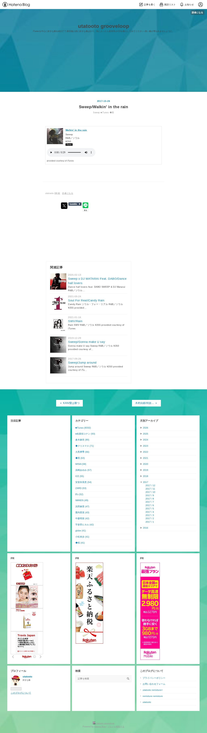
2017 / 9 (150, 495)
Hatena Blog (100, 726)
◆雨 (112, 112)
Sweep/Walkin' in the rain (103, 107)
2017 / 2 (150, 518)
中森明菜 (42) (82, 518)
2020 (145, 464)
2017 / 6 (150, 505)
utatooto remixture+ (153, 690)
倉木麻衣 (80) (82, 440)
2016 (145, 528)
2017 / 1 (150, 522)
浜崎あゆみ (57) (83, 470)
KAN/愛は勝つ (70, 403)
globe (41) (80, 530)
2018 (145, 476)
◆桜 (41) (80, 543)
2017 (145, 482)
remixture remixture (153, 696)
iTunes (70, 161)
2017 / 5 (150, 508)
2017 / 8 (150, 499)
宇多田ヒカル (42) (84, 524)
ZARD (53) (80, 488)
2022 (145, 452)
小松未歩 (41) (82, 537)
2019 (145, 470)
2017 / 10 (150, 492)
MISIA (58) (80, 464)
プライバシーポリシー (154, 678)
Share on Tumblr (75, 204)
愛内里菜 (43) (82, 512)
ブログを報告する (116, 726)
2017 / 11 (150, 489)
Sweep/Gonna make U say (86, 342)
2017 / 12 (150, 485)
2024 (145, 440)
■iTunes (105, 112)
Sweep (96, 112)
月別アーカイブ (149, 420)
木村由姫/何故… (146, 403)
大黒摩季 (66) (82, 452)
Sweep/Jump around (82, 362)
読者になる (197, 12)
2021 (145, 458)
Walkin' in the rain (76, 130)
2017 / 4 (150, 512)
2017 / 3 (150, 515)
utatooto (147, 702)
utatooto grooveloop (103, 26)
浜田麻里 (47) (82, 506)
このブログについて (21, 693)
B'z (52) (79, 494)
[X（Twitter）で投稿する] (64, 205)
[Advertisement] (103, 63)
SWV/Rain (75, 321)
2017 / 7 (150, 502)
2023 (145, 446)
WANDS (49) (81, 500)
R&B (67, 138)
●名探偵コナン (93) (85, 434)
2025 (145, 434)
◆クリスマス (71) (84, 446)
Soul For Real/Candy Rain (86, 300)
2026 (145, 428)
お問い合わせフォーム (154, 684)
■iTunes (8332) (83, 428)
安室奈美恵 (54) (83, 482)
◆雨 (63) (80, 458)
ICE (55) (79, 476)
